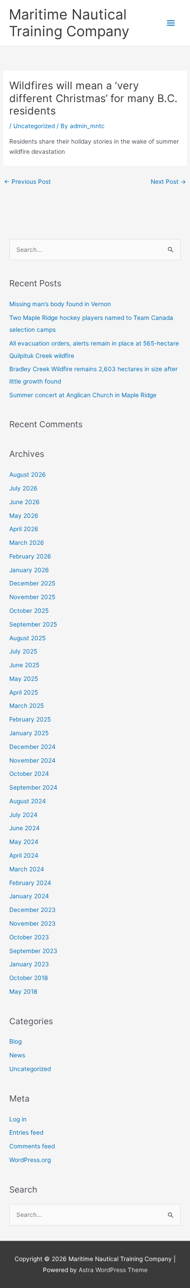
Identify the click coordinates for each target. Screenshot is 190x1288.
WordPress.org (30, 1159)
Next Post (168, 181)
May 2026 (23, 515)
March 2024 (26, 869)
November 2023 (32, 923)
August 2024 (27, 801)
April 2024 (23, 855)
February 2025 (30, 719)
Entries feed (26, 1132)
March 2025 (26, 705)
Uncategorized (34, 125)
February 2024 (30, 882)
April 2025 (23, 692)
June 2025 (24, 665)
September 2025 (33, 624)
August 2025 (27, 638)
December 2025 (32, 583)
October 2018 (28, 977)
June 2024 (24, 828)
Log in (18, 1119)
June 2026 (24, 501)
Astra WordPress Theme (113, 1269)
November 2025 (32, 596)
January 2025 (29, 733)
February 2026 (30, 556)
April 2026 (23, 528)
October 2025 (29, 610)
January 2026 (29, 570)
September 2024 (33, 787)
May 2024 (23, 841)
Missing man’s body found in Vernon (60, 304)
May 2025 (23, 678)
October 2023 (29, 937)
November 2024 (32, 760)
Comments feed (32, 1146)
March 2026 (26, 542)
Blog (15, 1041)
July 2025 (23, 651)
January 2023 (29, 964)
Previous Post (27, 181)
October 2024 (29, 773)
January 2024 (29, 896)
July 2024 (23, 814)
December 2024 (32, 746)
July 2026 (23, 488)
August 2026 (27, 474)
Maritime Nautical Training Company (69, 23)
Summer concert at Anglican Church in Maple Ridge (82, 395)
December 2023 (32, 909)
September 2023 (33, 950)
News (17, 1055)
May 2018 (23, 991)
